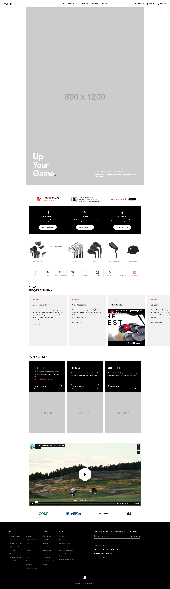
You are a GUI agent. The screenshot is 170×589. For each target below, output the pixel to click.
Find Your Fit (78, 386)
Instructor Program (31, 568)
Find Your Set (73, 3)
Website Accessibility (48, 561)
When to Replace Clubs (66, 560)
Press (27, 554)
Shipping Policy (47, 536)
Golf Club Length (64, 543)
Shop (62, 3)
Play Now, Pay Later (15, 557)
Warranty (45, 543)
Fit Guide (62, 540)
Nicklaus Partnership (32, 540)
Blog (27, 547)
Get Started (47, 227)
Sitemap (44, 564)
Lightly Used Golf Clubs (16, 547)
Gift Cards (12, 554)
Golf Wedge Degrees (66, 550)
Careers (28, 561)
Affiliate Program (47, 554)
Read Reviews (41, 386)
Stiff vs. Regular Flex (65, 547)
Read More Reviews (38, 325)
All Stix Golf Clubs (14, 536)
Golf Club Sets (13, 540)
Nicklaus (85, 3)
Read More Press (76, 322)
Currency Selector (103, 554)
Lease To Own (13, 561)
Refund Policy (46, 540)
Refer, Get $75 (30, 543)
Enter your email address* (99, 540)
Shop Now (115, 386)
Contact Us (29, 557)
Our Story (105, 3)
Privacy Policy (46, 550)
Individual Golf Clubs (15, 543)
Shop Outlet (85, 227)
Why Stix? (62, 536)
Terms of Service (47, 547)
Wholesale (29, 564)
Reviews (95, 3)
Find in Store (46, 557)
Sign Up (134, 536)
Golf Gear (12, 550)
